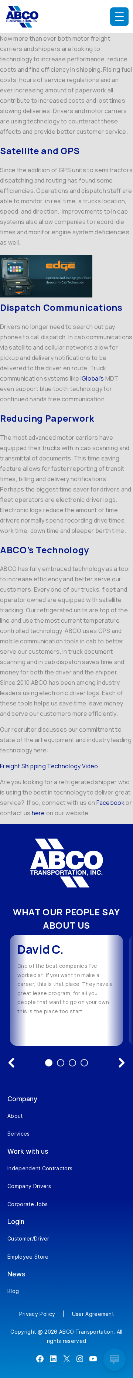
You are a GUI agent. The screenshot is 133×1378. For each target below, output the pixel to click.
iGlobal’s (92, 378)
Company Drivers (29, 1186)
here (38, 813)
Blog (13, 1291)
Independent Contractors (39, 1168)
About (15, 1116)
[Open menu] (119, 16)
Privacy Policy (37, 1314)
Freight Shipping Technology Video (49, 766)
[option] (66, 990)
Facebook (110, 803)
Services (18, 1133)
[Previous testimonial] (11, 1063)
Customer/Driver (28, 1238)
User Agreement (93, 1314)
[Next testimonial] (121, 1063)
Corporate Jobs (27, 1204)
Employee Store (27, 1256)
